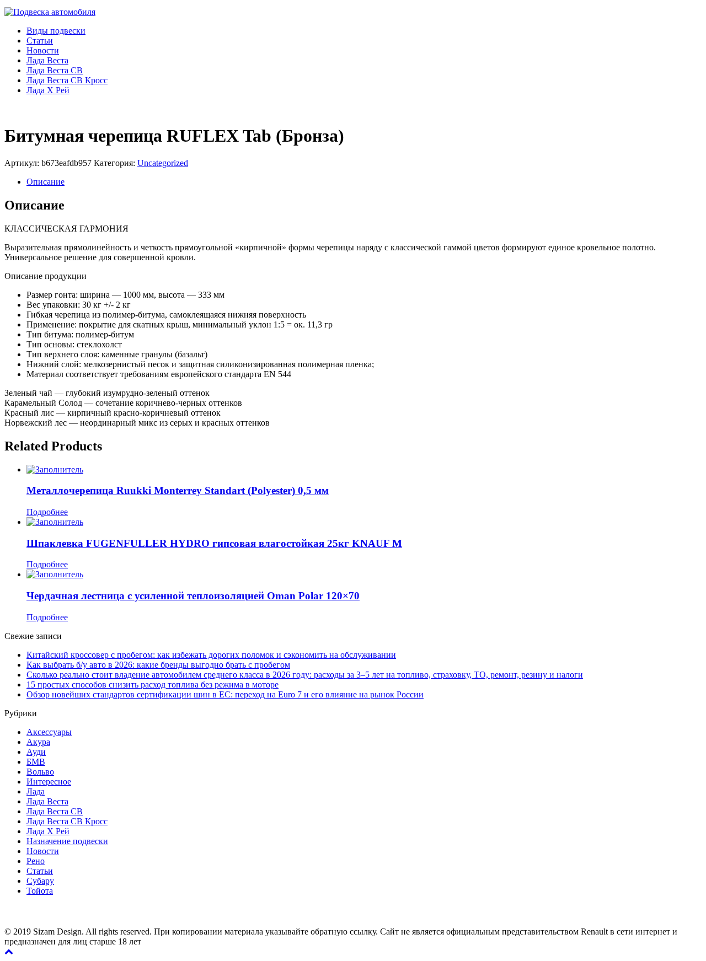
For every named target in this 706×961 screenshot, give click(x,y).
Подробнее (47, 512)
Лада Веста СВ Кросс (67, 80)
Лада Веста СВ (54, 70)
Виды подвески (55, 30)
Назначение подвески (67, 841)
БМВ (35, 761)
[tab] (364, 182)
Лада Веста (47, 60)
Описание (45, 181)
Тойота (39, 890)
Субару (40, 880)
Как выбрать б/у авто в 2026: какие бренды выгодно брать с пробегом (158, 664)
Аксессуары (49, 732)
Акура (38, 742)
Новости (42, 50)
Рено (35, 861)
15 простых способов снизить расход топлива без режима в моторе (152, 684)
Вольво (40, 771)
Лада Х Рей (47, 90)
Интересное (48, 781)
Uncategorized (162, 163)
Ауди (36, 751)
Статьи (39, 40)
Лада (35, 791)
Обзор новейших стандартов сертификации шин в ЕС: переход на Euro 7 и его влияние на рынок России (225, 694)
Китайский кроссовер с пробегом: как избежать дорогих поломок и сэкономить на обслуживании (211, 654)
